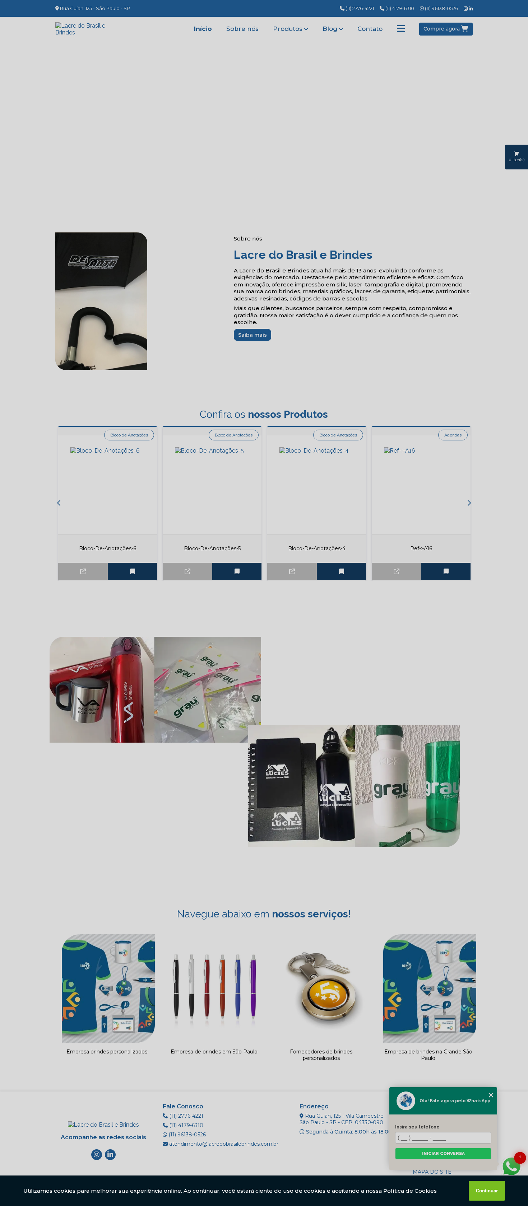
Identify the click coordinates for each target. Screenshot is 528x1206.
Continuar (487, 1190)
